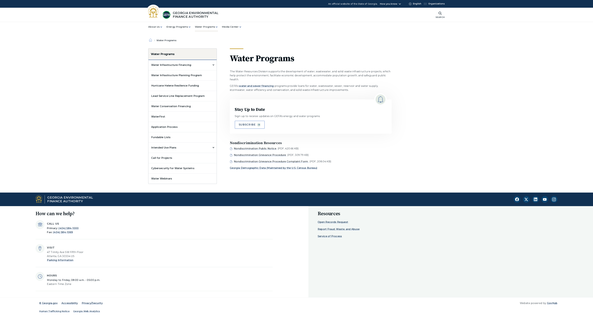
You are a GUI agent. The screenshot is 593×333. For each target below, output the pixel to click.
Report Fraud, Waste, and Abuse (339, 229)
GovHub (552, 303)
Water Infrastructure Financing (171, 65)
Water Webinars (161, 178)
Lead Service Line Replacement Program (178, 96)
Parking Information (60, 260)
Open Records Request (333, 222)
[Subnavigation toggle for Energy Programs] (191, 27)
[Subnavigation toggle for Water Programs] (218, 27)
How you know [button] (388, 4)
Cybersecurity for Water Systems (172, 168)
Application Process (164, 126)
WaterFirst (158, 116)
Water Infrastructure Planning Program (176, 75)
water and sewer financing (256, 85)
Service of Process (330, 236)
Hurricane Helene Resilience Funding (175, 85)
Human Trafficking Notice (54, 311)
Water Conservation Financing (171, 106)
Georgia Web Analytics (86, 311)
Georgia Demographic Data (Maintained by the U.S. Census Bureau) (273, 167)
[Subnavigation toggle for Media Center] (242, 27)
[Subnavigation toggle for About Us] (163, 27)
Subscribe (247, 124)
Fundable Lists (160, 137)
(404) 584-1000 (69, 228)
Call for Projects (161, 157)
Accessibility (69, 303)
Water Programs (163, 54)
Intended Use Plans (164, 147)
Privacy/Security (92, 303)
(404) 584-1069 (63, 232)
